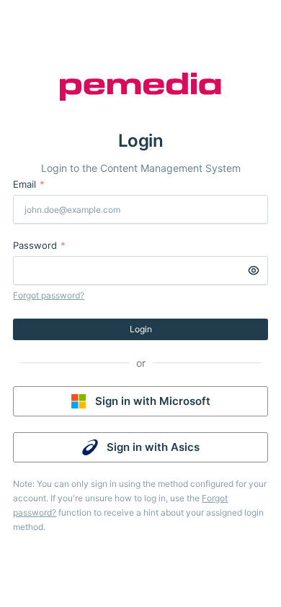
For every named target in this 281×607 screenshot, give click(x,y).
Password (39, 245)
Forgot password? (48, 295)
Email (29, 184)
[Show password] (253, 270)
